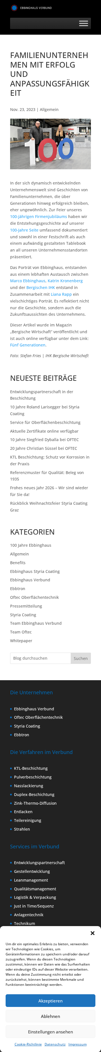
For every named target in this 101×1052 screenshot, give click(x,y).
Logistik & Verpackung (35, 897)
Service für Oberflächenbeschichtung (45, 422)
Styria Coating (23, 614)
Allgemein (49, 109)
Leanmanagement (31, 880)
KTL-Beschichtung (31, 768)
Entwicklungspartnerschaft (39, 862)
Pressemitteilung (26, 606)
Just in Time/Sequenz (34, 906)
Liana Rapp (61, 294)
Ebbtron (17, 588)
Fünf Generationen (27, 345)
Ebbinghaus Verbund (30, 579)
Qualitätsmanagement (35, 888)
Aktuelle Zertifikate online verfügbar (44, 431)
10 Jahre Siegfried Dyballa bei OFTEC (44, 439)
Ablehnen (50, 1016)
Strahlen (22, 829)
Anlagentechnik (28, 914)
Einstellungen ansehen (50, 1032)
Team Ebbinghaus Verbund (36, 623)
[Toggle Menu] (83, 23)
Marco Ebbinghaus (27, 280)
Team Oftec (21, 632)
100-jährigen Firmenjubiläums (38, 216)
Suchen (81, 658)
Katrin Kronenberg (65, 280)
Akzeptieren (50, 1001)
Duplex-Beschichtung (34, 794)
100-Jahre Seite (24, 230)
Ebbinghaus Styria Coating (35, 571)
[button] (92, 933)
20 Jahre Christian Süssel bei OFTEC (43, 448)
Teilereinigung (27, 820)
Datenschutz (55, 1044)
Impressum (77, 1044)
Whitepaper (21, 640)
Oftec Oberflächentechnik (34, 597)
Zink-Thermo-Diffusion (35, 803)
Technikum (24, 923)
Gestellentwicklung (32, 871)
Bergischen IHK (40, 287)
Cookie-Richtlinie (28, 1044)
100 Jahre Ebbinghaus (30, 545)
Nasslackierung (28, 785)
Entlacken (23, 811)
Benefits (18, 562)
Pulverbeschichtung (33, 777)
